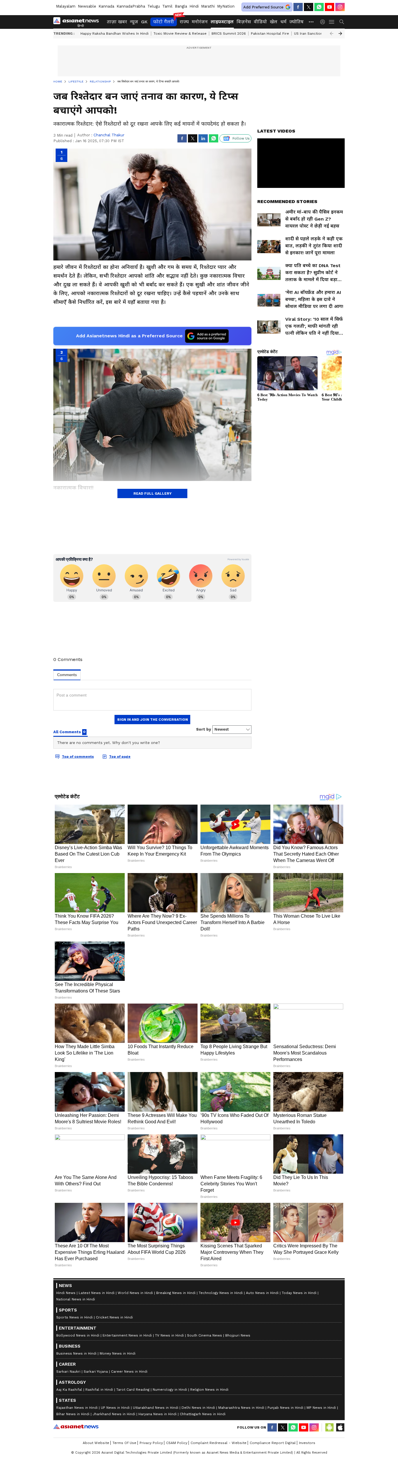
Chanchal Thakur (109, 135)
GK (144, 21)
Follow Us (241, 138)
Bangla (181, 6)
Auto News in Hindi (262, 1293)
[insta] (340, 7)
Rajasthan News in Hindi (77, 1408)
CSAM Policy (176, 1443)
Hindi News (65, 1293)
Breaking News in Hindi (176, 1293)
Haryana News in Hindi (157, 1414)
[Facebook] (298, 7)
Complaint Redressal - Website (218, 1443)
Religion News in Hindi (209, 1390)
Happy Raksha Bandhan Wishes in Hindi (114, 33)
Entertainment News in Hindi (127, 1335)
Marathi (208, 6)
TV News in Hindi (169, 1335)
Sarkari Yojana (96, 1371)
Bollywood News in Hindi (77, 1335)
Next (340, 33)
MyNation (226, 6)
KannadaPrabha (131, 6)
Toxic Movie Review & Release (180, 33)
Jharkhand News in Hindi (114, 1414)
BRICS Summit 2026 (229, 33)
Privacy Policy (151, 1443)
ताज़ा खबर (117, 21)
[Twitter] (308, 7)
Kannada (106, 6)
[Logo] (78, 22)
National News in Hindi (75, 1299)
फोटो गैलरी (163, 21)
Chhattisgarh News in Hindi (203, 1414)
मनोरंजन (200, 21)
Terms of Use (124, 1443)
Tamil (167, 6)
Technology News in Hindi (221, 1293)
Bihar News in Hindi (72, 1414)
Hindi (194, 6)
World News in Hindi (135, 1293)
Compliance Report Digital (273, 1443)
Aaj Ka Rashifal (69, 1390)
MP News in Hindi (321, 1408)
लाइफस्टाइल (222, 21)
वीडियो (260, 21)
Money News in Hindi (117, 1353)
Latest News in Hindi (97, 1293)
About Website (96, 1443)
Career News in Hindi (129, 1371)
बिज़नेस (244, 21)
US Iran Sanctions (309, 33)
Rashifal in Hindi (99, 1390)
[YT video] (329, 7)
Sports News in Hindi (74, 1317)
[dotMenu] (311, 21)
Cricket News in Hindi (114, 1317)
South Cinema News (204, 1335)
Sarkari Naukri (68, 1371)
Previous (331, 33)
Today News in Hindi (299, 1293)
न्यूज (134, 21)
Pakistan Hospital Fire (270, 33)
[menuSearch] (341, 22)
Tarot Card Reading (132, 1390)
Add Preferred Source (263, 7)
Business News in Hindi (76, 1353)
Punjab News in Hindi (285, 1408)
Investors (307, 1443)
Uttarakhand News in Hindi (155, 1408)
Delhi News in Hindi (198, 1408)
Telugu (153, 6)
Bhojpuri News (237, 1335)
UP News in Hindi (115, 1408)
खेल (273, 21)
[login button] (324, 22)
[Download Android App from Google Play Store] (329, 1427)
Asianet (75, 1426)
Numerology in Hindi (170, 1390)
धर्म (283, 21)
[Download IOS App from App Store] (340, 1427)
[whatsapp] (319, 7)
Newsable (87, 6)
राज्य (184, 21)
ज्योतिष (296, 21)
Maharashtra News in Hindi (241, 1408)
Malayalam (65, 6)
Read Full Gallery (152, 493)
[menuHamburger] (332, 22)
